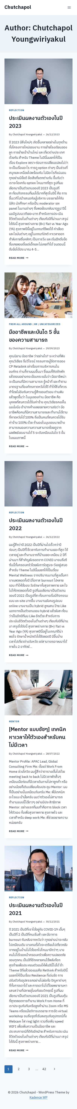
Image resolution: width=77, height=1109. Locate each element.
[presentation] (38, 81)
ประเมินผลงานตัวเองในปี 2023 (36, 122)
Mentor (14, 721)
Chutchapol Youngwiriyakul (27, 134)
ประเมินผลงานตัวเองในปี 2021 (36, 909)
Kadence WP (38, 1097)
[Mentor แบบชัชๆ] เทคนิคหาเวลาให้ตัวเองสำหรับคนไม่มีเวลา (37, 737)
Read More (18, 258)
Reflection (16, 110)
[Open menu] (69, 7)
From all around (20, 324)
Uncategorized (50, 324)
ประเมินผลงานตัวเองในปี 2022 (36, 524)
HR (35, 324)
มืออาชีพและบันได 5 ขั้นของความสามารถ (34, 336)
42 (44, 1069)
